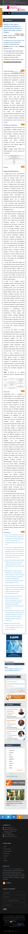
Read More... (13, 805)
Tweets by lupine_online (12, 776)
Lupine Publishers (9, 869)
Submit (21, 689)
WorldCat (11, 759)
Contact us (5, 856)
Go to (23, 70)
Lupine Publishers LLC (20, 920)
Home (4, 846)
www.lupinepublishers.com (8, 925)
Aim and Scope (6, 849)
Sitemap (5, 860)
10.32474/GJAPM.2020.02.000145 (14, 62)
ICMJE (10, 761)
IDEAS (10, 768)
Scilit (10, 754)
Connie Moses (10, 664)
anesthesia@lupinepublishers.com (13, 668)
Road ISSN (11, 750)
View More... (20, 770)
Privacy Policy (16, 926)
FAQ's (4, 858)
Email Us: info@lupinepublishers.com (12, 1)
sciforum (11, 763)
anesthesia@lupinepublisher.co (13, 670)
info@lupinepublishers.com (10, 836)
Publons (11, 757)
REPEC (10, 765)
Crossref (11, 752)
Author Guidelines (7, 851)
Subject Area (6, 853)
